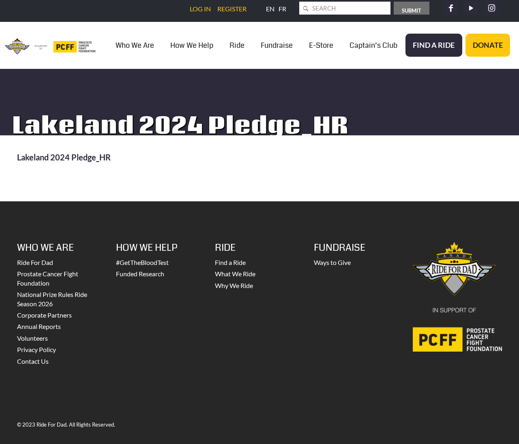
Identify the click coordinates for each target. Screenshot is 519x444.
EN (270, 9)
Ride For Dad (35, 262)
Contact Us (33, 361)
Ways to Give (332, 262)
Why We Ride (234, 285)
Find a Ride (230, 262)
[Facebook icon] (450, 8)
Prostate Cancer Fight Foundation (47, 278)
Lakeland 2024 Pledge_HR (64, 157)
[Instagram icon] (491, 8)
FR (282, 9)
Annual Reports (39, 326)
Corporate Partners (44, 315)
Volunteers (32, 338)
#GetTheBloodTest (142, 262)
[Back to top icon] (480, 427)
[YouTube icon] (471, 8)
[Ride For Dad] (50, 45)
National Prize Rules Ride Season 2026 (52, 298)
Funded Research (140, 274)
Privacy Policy (36, 349)
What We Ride (235, 274)
